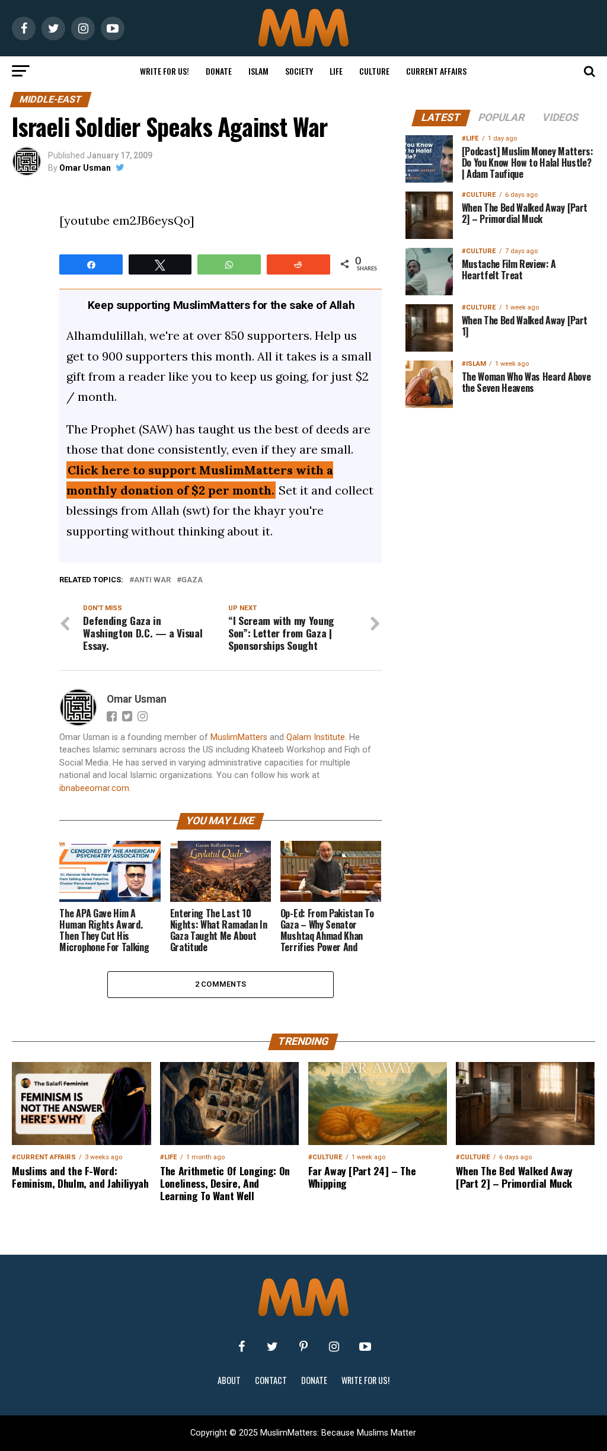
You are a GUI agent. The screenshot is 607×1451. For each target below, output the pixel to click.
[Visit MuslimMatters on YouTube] (365, 1346)
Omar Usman (85, 168)
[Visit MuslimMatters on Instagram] (334, 1346)
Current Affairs (436, 71)
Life (336, 71)
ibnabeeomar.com (94, 788)
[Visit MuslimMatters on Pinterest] (303, 1346)
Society (299, 71)
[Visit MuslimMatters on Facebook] (242, 1346)
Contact (271, 1380)
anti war (152, 580)
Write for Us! (164, 71)
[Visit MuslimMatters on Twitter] (273, 1346)
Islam (258, 71)
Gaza (192, 580)
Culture (374, 71)
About (229, 1380)
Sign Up (500, 810)
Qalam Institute (315, 737)
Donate (219, 71)
